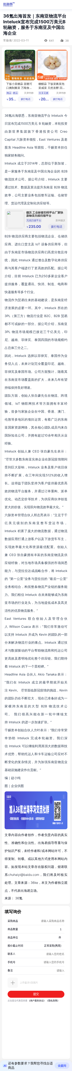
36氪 (18, 898)
